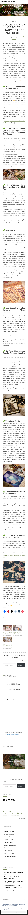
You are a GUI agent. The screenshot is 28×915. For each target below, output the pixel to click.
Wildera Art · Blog (8, 2)
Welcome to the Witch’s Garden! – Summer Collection (12, 877)
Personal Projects (8, 842)
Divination (6, 676)
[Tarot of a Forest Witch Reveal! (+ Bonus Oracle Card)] (7, 639)
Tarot (14, 676)
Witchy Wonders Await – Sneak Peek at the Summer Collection (13, 882)
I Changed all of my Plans (10, 890)
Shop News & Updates (10, 845)
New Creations (8, 837)
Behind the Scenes (9, 831)
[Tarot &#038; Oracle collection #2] (17, 628)
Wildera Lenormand (9, 853)
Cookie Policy (5, 909)
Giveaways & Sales (9, 834)
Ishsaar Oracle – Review (14, 688)
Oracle (10, 676)
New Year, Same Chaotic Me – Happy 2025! (13, 873)
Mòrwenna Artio (17, 36)
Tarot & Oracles (8, 675)
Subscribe (20, 665)
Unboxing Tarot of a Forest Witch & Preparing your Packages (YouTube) (13, 886)
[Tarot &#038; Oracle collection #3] (7, 628)
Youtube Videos (8, 859)
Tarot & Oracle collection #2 (17, 633)
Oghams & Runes (8, 839)
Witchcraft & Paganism (10, 856)
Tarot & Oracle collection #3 (7, 633)
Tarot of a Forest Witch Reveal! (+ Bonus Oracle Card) (7, 645)
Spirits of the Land (8, 848)
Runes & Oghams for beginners (14, 683)
